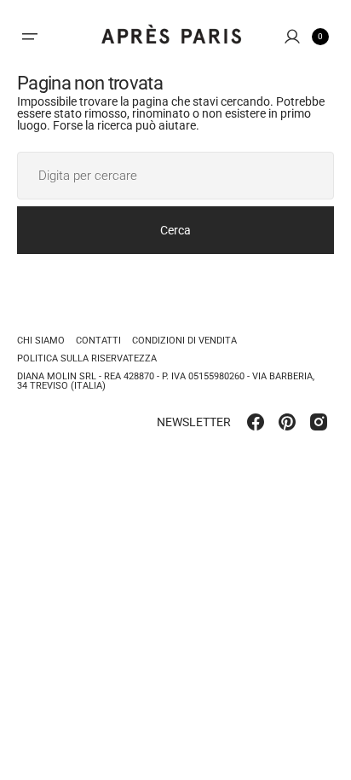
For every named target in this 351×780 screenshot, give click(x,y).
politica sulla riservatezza (87, 358)
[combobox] (175, 175)
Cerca (175, 230)
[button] (30, 36)
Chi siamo (41, 341)
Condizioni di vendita (184, 340)
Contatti (98, 340)
